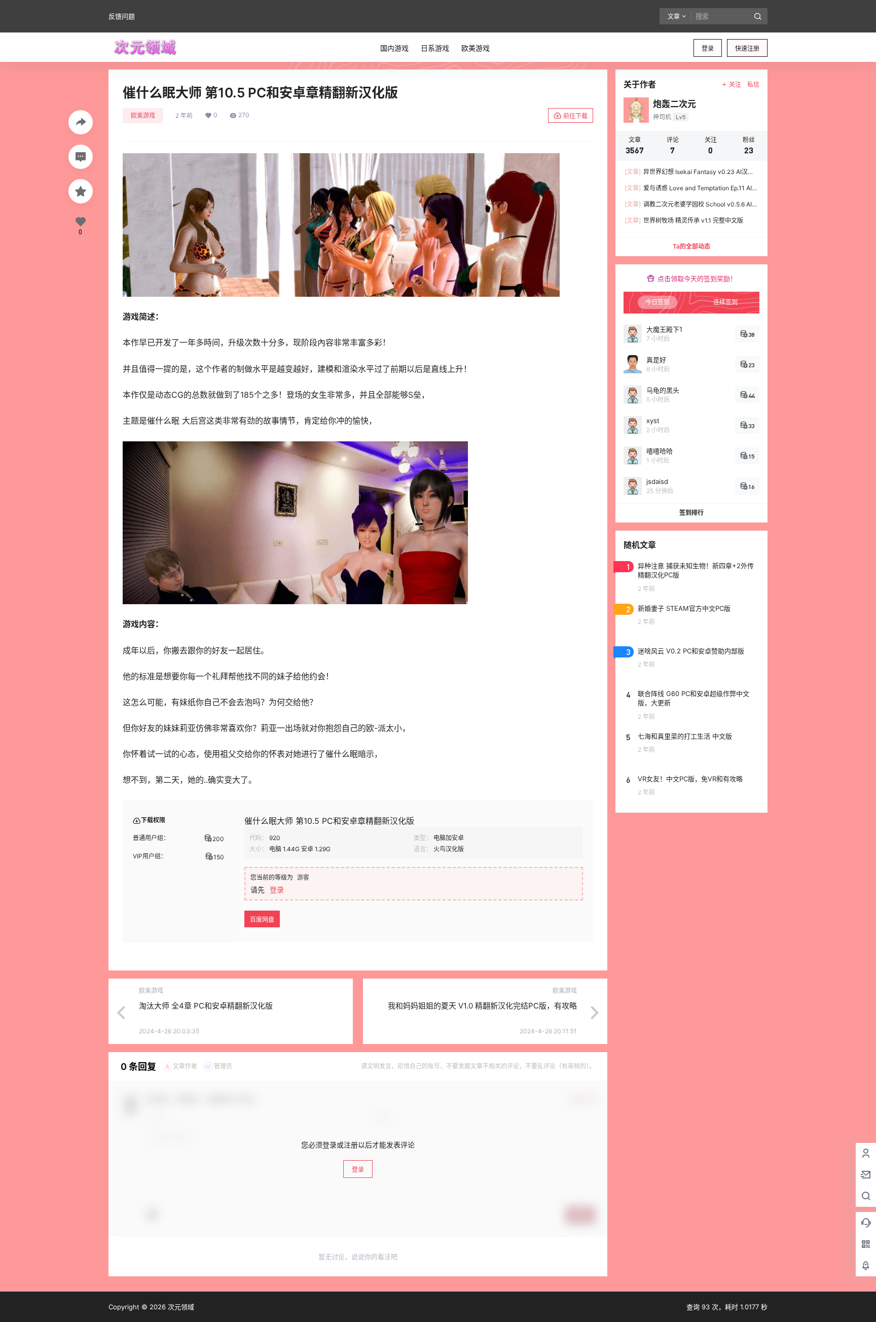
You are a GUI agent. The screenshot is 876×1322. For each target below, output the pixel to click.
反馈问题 (121, 16)
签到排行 (691, 512)
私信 (753, 84)
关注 (735, 84)
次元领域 (180, 1307)
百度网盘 (262, 919)
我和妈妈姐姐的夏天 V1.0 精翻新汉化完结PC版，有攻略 (482, 1006)
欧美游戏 (143, 115)
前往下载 (575, 116)
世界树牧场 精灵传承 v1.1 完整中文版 (684, 220)
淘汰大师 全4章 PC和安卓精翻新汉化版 (206, 1006)
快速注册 (747, 48)
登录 (708, 48)
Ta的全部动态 (691, 246)
